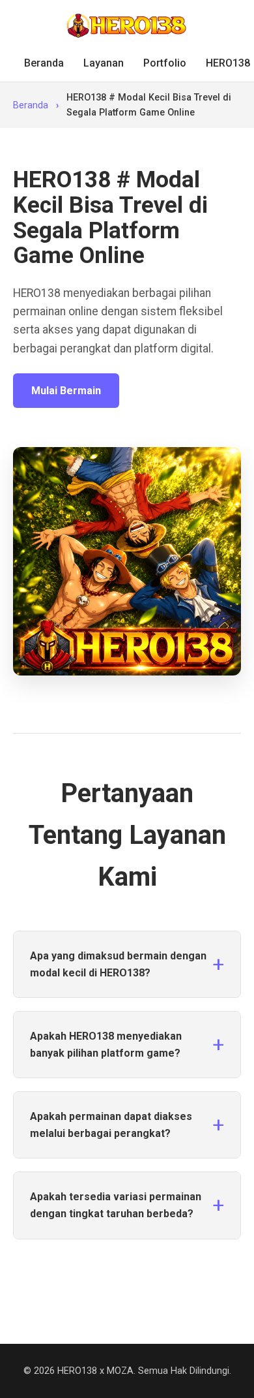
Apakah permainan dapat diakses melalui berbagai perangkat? (111, 1125)
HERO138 (228, 63)
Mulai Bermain (66, 390)
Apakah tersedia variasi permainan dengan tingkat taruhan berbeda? (115, 1205)
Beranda (44, 63)
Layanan (103, 63)
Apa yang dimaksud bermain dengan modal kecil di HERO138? (118, 964)
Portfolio (164, 63)
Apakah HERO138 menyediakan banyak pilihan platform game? (106, 1044)
